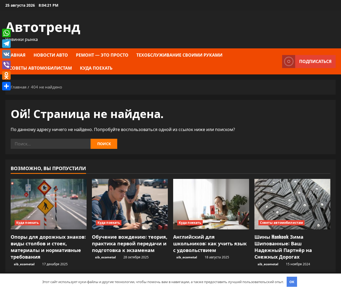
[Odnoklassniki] (6, 75)
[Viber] (6, 65)
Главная (15, 55)
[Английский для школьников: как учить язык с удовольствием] (211, 204)
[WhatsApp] (6, 33)
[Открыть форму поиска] (276, 61)
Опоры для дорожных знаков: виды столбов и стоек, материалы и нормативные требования (48, 246)
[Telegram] (6, 43)
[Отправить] (6, 86)
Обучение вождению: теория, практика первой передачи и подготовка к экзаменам (129, 243)
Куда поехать (96, 68)
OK (291, 281)
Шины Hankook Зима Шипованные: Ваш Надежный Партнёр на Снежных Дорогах (283, 246)
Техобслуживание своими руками (179, 55)
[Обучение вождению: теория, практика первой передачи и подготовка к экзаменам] (130, 204)
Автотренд (42, 26)
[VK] (6, 54)
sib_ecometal (24, 264)
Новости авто (51, 55)
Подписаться (315, 61)
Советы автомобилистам (40, 68)
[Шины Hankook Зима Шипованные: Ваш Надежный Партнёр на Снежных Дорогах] (292, 204)
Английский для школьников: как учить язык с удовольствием (210, 243)
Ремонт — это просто (102, 55)
